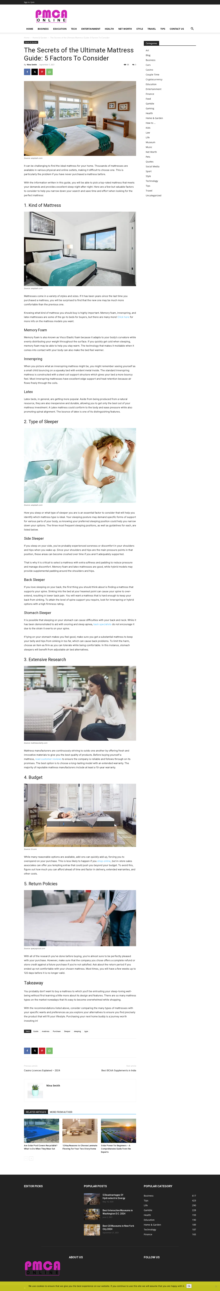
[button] (192, 29)
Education (60, 28)
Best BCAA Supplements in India (118, 1070)
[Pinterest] (42, 72)
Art (147, 50)
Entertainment (90, 28)
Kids (148, 127)
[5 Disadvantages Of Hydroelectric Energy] (92, 1199)
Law (148, 132)
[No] (216, 1286)
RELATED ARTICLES (36, 1112)
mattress (45, 1031)
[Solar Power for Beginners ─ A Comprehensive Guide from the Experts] (118, 1131)
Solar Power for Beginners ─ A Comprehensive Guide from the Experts (116, 1148)
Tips (162, 28)
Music (149, 147)
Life (148, 137)
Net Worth (125, 28)
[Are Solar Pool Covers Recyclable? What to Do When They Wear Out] (41, 1131)
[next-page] (31, 1158)
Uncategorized (153, 195)
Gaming (150, 108)
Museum (150, 142)
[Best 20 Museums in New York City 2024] (92, 1230)
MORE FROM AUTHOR (61, 1112)
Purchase (57, 1031)
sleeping (77, 1031)
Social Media (152, 166)
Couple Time (152, 74)
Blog (148, 55)
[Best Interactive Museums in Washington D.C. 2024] (92, 1214)
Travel (152, 28)
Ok (189, 1286)
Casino (149, 69)
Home (29, 28)
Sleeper (67, 1031)
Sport (149, 171)
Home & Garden (40, 37)
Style (139, 28)
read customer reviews (48, 759)
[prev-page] (26, 1158)
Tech (74, 28)
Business (43, 28)
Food (148, 98)
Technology (152, 180)
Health (109, 28)
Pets (148, 156)
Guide (35, 1031)
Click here (123, 317)
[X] (34, 72)
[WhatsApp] (49, 72)
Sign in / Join (29, 2)
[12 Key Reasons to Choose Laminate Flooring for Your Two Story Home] (80, 1131)
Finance (150, 93)
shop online (104, 861)
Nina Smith (32, 64)
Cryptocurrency (154, 79)
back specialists (102, 624)
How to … (151, 122)
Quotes (149, 161)
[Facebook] (27, 72)
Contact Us (177, 28)
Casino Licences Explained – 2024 (42, 1070)
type (86, 1031)
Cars (148, 64)
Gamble (150, 103)
